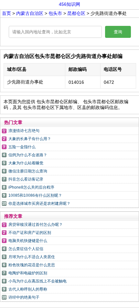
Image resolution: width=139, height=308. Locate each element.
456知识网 (69, 4)
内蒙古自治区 (30, 13)
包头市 (55, 13)
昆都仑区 (76, 13)
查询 (118, 31)
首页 (6, 13)
